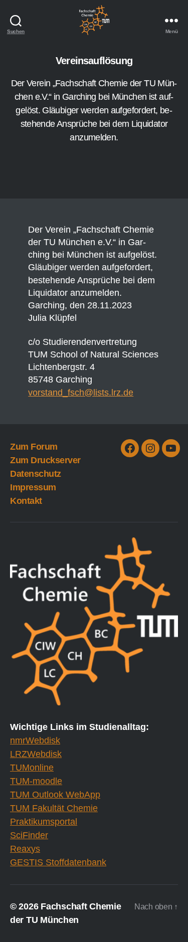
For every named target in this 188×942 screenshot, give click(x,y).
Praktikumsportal (43, 822)
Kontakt (26, 501)
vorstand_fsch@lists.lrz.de (80, 393)
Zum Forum (34, 447)
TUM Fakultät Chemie (54, 808)
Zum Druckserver (45, 460)
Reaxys (25, 849)
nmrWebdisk (35, 740)
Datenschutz (35, 474)
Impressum (33, 487)
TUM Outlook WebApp (55, 795)
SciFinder (29, 835)
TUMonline (32, 768)
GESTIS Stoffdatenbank (58, 862)
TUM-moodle (36, 781)
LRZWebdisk (36, 754)
